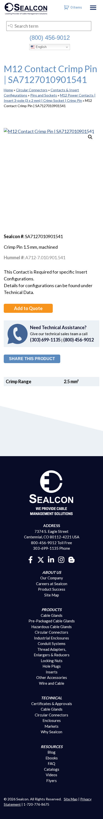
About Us (51, 572)
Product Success (51, 589)
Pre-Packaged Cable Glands (51, 621)
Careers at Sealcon (51, 583)
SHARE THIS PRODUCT (32, 359)
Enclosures (51, 720)
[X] (40, 559)
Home (8, 90)
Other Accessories (51, 677)
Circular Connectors (32, 90)
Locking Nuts (51, 660)
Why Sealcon (51, 731)
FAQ (51, 763)
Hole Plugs (51, 666)
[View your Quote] (66, 7)
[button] (90, 137)
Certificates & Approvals (51, 703)
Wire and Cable (51, 683)
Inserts (52, 672)
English (40, 47)
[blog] (71, 559)
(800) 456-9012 (50, 37)
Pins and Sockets (43, 95)
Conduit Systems (52, 643)
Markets (51, 726)
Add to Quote (28, 308)
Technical (51, 698)
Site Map (51, 595)
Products (52, 609)
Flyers (51, 780)
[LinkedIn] (51, 559)
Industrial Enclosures (51, 638)
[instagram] (61, 559)
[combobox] (48, 26)
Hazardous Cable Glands (51, 626)
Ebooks (52, 758)
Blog (52, 752)
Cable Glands (51, 615)
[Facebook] (30, 559)
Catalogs (51, 769)
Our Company (51, 578)
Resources (51, 746)
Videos (51, 774)
